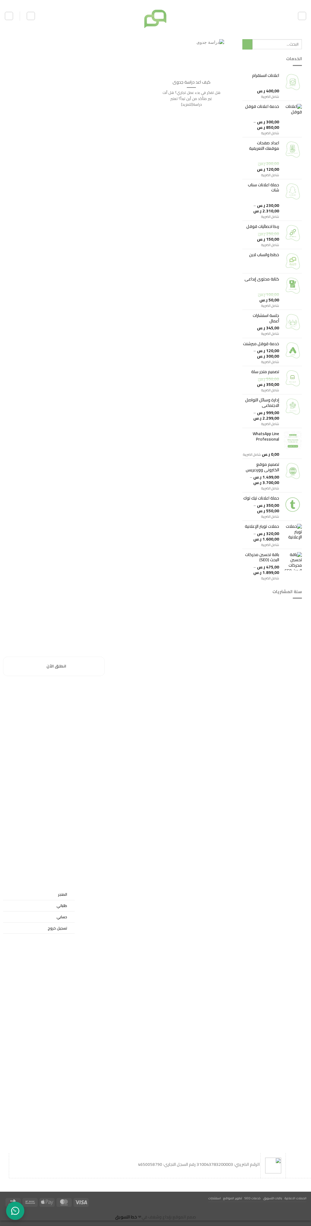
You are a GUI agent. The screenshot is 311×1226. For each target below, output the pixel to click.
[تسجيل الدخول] (31, 16)
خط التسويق (126, 1217)
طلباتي (61, 905)
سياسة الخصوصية (284, 889)
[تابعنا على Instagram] (160, 3)
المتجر (62, 894)
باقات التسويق (272, 1198)
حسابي (61, 916)
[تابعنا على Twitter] (155, 3)
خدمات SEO (252, 1198)
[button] (302, 16)
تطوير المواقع (232, 1198)
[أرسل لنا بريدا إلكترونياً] (150, 3)
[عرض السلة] (9, 16)
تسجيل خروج (57, 928)
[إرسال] (247, 44)
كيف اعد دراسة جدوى (191, 82)
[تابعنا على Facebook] (165, 3)
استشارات (214, 1198)
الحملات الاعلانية (295, 1198)
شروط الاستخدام (286, 932)
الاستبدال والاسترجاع (282, 918)
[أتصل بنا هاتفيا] (145, 3)
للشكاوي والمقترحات (281, 904)
